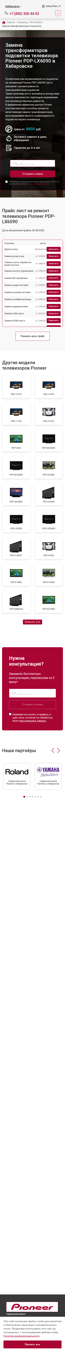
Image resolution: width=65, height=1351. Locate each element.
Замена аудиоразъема (16, 306)
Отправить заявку (32, 173)
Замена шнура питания (16, 285)
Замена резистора (14, 256)
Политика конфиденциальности (21, 1336)
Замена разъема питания (17, 292)
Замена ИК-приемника (16, 278)
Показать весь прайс (33, 336)
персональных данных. (38, 184)
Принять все (32, 1344)
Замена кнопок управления (18, 271)
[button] (52, 750)
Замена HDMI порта (14, 320)
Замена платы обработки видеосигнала (17, 263)
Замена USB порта (14, 313)
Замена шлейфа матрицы (17, 299)
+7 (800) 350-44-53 (24, 13)
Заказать (54, 249)
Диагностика (11, 249)
